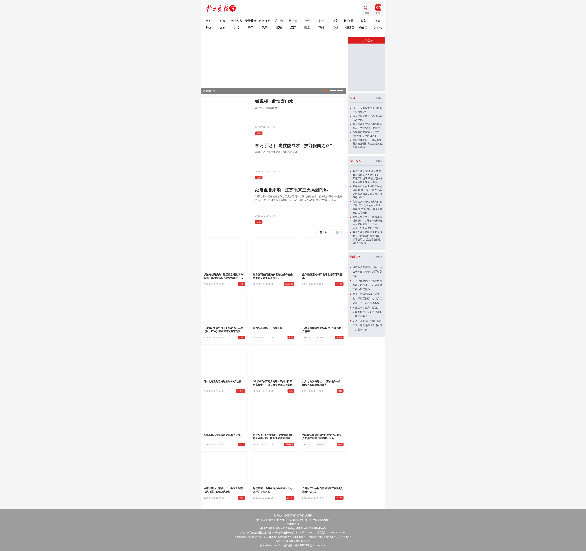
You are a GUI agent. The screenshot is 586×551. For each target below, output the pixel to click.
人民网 (309, 515)
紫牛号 (279, 20)
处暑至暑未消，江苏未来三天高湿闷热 (291, 190)
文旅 (222, 27)
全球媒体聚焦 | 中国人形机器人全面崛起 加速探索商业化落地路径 (368, 144)
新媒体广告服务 (284, 528)
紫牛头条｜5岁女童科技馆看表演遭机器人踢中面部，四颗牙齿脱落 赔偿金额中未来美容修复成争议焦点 (273, 437)
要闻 (208, 20)
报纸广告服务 (267, 528)
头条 (259, 133)
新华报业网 (275, 519)
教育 (363, 20)
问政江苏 (264, 20)
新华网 (301, 515)
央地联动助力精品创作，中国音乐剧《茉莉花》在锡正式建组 (223, 490)
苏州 (321, 27)
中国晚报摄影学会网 (319, 519)
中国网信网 (290, 515)
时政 (222, 20)
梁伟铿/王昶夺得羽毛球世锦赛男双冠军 (322, 276)
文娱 (321, 20)
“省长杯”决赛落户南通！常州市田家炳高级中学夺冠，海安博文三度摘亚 (272, 383)
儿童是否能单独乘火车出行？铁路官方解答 (321, 330)
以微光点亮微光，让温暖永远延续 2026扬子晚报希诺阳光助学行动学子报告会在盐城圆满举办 (224, 276)
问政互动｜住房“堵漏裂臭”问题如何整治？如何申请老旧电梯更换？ (367, 311)
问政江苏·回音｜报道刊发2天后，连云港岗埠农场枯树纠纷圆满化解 (367, 325)
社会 (307, 20)
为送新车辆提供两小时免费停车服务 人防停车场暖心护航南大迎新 (321, 437)
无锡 (335, 27)
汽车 (265, 27)
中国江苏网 (262, 519)
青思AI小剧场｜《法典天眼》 (269, 328)
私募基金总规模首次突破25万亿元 (222, 435)
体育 (335, 20)
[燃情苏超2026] (273, 93)
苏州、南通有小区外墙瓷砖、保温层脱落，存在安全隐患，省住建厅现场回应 (367, 298)
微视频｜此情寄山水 (274, 101)
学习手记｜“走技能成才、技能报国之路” (293, 145)
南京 (307, 27)
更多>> (379, 98)
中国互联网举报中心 (315, 528)
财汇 (236, 27)
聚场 (279, 27)
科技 (208, 27)
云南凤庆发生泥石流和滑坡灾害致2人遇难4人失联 (322, 490)
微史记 (363, 27)
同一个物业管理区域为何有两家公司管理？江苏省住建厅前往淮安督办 (367, 285)
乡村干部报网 (289, 519)
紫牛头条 (236, 20)
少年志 (377, 27)
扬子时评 (349, 20)
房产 (250, 27)
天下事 (293, 20)
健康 (377, 20)
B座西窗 (349, 27)
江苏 (293, 27)
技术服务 (298, 528)
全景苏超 (250, 20)
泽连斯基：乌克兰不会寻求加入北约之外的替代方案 (272, 490)
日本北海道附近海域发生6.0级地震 (222, 381)
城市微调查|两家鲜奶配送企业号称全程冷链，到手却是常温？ (273, 276)
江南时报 (302, 519)
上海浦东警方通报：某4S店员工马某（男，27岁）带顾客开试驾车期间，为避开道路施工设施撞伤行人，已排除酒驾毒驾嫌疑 (223, 330)
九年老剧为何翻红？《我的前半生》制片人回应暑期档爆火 (321, 383)
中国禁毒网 (293, 524)
